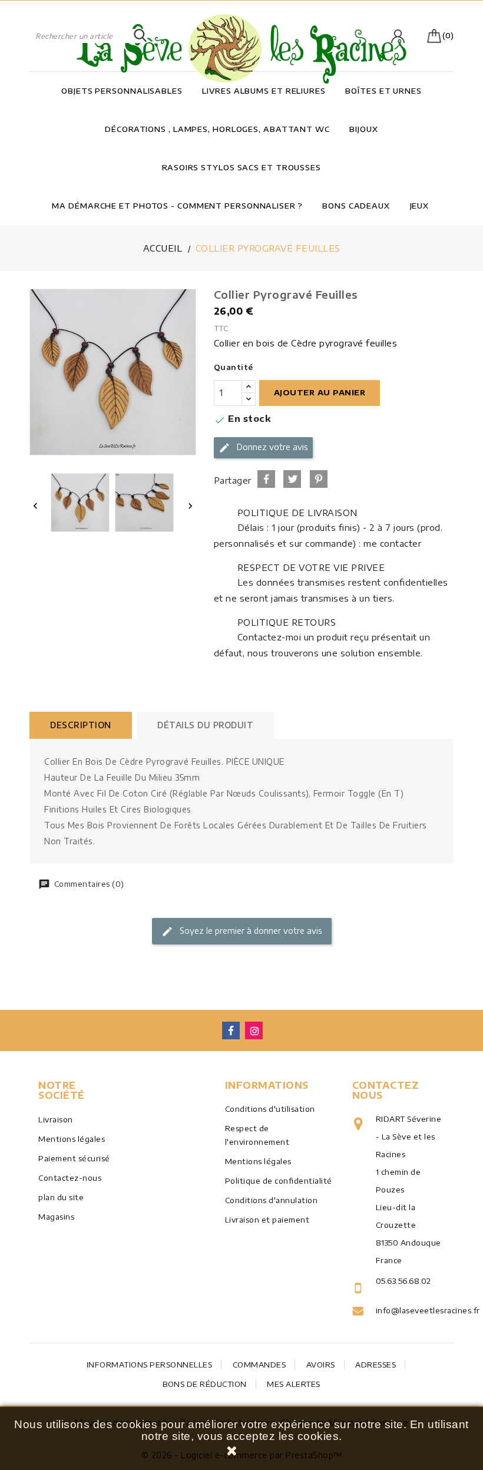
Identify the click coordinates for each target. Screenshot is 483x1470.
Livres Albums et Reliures (264, 90)
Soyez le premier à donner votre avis (249, 931)
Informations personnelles (150, 1364)
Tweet (292, 479)
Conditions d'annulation (271, 1200)
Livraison (55, 1119)
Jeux (419, 205)
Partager (266, 479)
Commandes (259, 1364)
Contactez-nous (69, 1177)
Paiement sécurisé (74, 1158)
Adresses (375, 1364)
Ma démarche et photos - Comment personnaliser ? (177, 205)
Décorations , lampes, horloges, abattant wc (217, 129)
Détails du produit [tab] (205, 725)
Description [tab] (80, 725)
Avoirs (320, 1364)
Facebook (231, 1030)
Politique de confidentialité (278, 1180)
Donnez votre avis (271, 447)
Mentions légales (71, 1139)
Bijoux (363, 129)
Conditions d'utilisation (270, 1109)
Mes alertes (293, 1384)
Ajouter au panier (320, 392)
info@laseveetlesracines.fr (410, 1310)
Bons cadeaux (356, 205)
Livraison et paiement (267, 1219)
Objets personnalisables (122, 90)
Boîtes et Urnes (383, 90)
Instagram (254, 1030)
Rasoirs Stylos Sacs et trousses (241, 167)
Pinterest (318, 479)
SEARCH (140, 36)
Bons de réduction (205, 1384)
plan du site (61, 1197)
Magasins (56, 1216)
